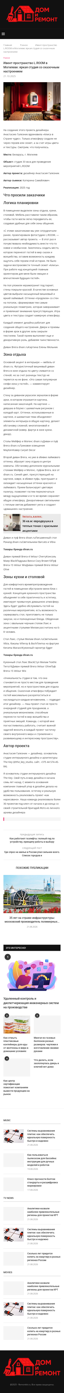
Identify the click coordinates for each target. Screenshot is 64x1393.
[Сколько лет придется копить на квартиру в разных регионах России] (13, 1259)
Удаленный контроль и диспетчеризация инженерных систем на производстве (31, 1003)
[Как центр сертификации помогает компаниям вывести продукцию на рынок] (16, 1067)
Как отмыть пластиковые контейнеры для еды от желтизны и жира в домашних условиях (15, 1044)
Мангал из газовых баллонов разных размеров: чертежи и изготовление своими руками (46, 1044)
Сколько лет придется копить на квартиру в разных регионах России (43, 1257)
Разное (24, 45)
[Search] (60, 34)
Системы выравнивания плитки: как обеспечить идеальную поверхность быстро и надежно (41, 1135)
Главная (7, 45)
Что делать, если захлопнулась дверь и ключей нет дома (46, 1063)
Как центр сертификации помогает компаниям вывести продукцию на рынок (16, 1087)
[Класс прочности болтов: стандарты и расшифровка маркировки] (13, 1184)
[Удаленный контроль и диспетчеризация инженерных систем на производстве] (32, 975)
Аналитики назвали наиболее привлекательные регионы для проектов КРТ (43, 1211)
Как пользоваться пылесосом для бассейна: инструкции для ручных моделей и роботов (42, 1160)
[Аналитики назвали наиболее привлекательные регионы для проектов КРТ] (13, 1214)
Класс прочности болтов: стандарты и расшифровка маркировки (42, 1182)
